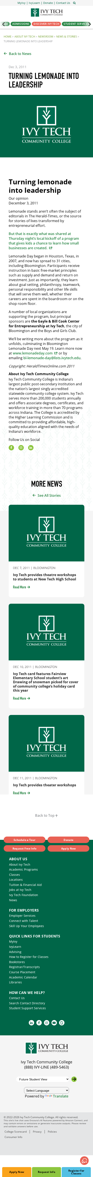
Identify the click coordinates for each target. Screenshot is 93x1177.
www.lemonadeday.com (33, 353)
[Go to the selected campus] (74, 1079)
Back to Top (45, 815)
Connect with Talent (23, 921)
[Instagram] (21, 447)
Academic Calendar (23, 977)
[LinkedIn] (31, 447)
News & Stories (66, 36)
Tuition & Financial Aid (25, 885)
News (13, 900)
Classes (14, 875)
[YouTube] (54, 1022)
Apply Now (16, 1172)
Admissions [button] (20, 24)
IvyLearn (15, 947)
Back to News (20, 53)
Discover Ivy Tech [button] (46, 24)
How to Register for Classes (28, 957)
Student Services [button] (76, 24)
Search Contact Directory (27, 1003)
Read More (19, 587)
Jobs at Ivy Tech (20, 890)
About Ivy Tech (24, 36)
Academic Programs (23, 869)
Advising (15, 952)
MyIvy (13, 941)
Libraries (15, 982)
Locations (16, 880)
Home (7, 36)
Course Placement (22, 972)
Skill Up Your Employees (26, 926)
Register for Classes (76, 1172)
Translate (60, 1096)
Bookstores (17, 962)
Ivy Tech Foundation (23, 895)
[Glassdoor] (61, 1022)
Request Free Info (25, 848)
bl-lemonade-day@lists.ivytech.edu (51, 358)
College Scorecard (16, 1131)
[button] (63, 3)
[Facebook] (11, 447)
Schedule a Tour (24, 840)
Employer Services (22, 916)
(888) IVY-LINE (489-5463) (46, 1067)
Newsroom (45, 36)
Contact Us (17, 998)
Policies (52, 1131)
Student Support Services (27, 1008)
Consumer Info (13, 1137)
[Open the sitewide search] (74, 2)
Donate (68, 840)
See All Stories (49, 495)
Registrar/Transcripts (24, 967)
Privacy (37, 1131)
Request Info (46, 1172)
